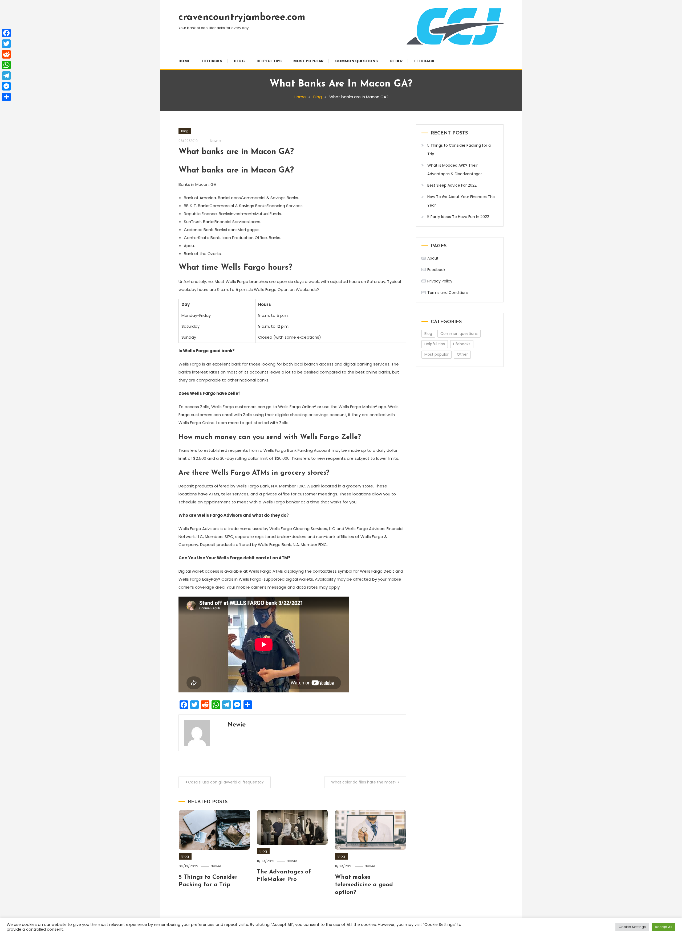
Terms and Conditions (448, 292)
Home (184, 61)
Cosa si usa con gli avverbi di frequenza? (226, 782)
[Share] (6, 97)
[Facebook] (6, 33)
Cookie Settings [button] (632, 926)
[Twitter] (6, 43)
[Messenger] (6, 86)
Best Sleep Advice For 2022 (452, 185)
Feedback (424, 61)
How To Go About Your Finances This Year (461, 201)
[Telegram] (6, 75)
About (433, 258)
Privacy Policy (439, 281)
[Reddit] (6, 54)
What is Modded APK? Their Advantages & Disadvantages (454, 169)
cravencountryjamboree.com (241, 17)
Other (396, 61)
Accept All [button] (663, 926)
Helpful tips (269, 61)
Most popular (308, 61)
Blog (239, 61)
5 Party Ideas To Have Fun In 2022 (458, 216)
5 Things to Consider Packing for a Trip (459, 150)
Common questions (356, 61)
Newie (215, 140)
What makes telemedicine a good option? (364, 885)
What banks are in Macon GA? (236, 152)
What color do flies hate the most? (363, 782)
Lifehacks (212, 61)
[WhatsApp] (6, 65)
